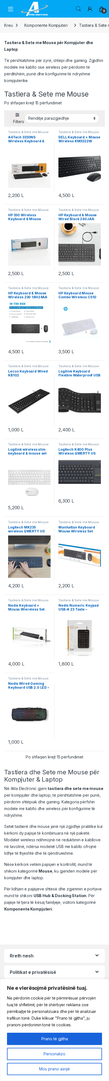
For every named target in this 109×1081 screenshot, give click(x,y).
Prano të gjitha (54, 1038)
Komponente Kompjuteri (45, 25)
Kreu (8, 25)
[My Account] (90, 9)
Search (78, 9)
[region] (54, 1030)
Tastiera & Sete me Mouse (28, 132)
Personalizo (54, 1053)
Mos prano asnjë (54, 1068)
